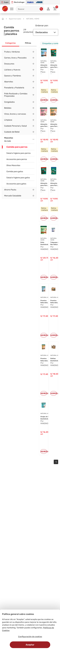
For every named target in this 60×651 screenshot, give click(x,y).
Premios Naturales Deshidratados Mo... (45, 360)
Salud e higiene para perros (18, 153)
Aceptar (30, 644)
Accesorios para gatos (16, 184)
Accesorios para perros (16, 159)
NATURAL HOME (32, 19)
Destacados (41, 32)
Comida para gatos (14, 171)
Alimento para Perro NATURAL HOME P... (44, 66)
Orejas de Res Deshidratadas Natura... (45, 418)
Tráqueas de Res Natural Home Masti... (54, 244)
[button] (41, 9)
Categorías (10, 43)
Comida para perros (16, 147)
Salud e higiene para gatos (18, 177)
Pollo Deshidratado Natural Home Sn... (45, 244)
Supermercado (15, 19)
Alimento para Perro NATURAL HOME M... (44, 125)
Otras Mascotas (13, 165)
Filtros (28, 43)
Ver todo (7, 141)
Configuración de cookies (30, 636)
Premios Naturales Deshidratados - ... (45, 302)
